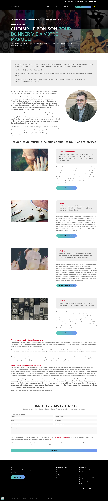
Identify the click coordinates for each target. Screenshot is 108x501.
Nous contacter (18, 477)
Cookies (81, 484)
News (80, 474)
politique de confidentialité (61, 437)
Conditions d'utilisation (85, 482)
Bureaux (58, 478)
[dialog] (2, 498)
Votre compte (92, 1)
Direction (81, 472)
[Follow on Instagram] (90, 488)
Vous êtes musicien (61, 476)
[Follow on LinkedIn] (80, 488)
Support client (83, 1)
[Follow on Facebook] (83, 488)
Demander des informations (83, 6)
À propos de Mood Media (86, 470)
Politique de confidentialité (86, 478)
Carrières (81, 476)
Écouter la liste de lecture (66, 188)
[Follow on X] (87, 488)
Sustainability (82, 480)
